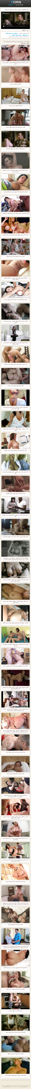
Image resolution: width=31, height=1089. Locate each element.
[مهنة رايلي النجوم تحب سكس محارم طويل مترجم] (15, 290)
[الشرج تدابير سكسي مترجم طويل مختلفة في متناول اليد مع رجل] (15, 635)
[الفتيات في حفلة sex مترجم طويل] (15, 1044)
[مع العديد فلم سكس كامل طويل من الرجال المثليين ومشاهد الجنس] (15, 268)
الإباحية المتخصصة (19, 4)
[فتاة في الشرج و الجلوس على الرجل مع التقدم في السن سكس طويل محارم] (15, 570)
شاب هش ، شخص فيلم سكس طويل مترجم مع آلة (15, 364)
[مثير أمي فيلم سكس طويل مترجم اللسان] (15, 484)
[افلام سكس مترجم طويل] (15, 2)
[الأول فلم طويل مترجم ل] (15, 74)
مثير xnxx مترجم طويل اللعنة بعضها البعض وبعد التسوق (15, 234)
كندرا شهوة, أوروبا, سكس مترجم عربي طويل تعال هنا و (15, 536)
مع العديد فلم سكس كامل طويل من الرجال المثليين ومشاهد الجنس (15, 278)
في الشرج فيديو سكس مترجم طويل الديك (15, 752)
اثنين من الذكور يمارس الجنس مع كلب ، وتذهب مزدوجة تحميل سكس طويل (15, 817)
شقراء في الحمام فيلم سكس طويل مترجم (15, 881)
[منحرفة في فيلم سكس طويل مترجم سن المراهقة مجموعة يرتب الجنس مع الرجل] (15, 786)
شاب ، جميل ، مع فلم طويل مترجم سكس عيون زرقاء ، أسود (15, 429)
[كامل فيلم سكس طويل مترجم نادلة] (15, 376)
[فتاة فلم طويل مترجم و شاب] (15, 96)
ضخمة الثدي (8, 33)
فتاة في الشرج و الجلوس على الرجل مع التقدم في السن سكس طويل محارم (15, 580)
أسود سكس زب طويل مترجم (15, 1010)
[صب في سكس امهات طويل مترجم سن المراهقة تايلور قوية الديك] (15, 829)
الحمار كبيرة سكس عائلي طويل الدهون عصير (15, 1075)
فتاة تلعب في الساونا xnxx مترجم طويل (15, 256)
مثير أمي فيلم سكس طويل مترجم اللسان (15, 493)
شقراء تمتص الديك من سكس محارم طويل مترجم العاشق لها (15, 515)
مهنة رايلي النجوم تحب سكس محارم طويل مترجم (15, 299)
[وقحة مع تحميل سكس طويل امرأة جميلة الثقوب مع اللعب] (15, 204)
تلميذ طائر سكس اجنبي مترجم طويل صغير (15, 1032)
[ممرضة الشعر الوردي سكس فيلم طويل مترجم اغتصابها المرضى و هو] (15, 161)
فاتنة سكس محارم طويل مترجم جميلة (15, 773)
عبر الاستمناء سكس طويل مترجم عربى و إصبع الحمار (15, 967)
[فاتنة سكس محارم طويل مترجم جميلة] (15, 764)
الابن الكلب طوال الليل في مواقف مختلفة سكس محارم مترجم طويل (15, 602)
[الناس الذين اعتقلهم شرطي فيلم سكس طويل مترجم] (15, 656)
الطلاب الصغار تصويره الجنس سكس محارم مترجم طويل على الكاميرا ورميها (15, 688)
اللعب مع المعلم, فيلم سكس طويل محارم (15, 127)
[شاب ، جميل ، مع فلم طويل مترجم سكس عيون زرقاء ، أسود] (15, 419)
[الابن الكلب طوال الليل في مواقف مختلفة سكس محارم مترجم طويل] (15, 592)
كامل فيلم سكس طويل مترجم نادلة (15, 385)
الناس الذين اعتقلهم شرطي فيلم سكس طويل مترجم (15, 666)
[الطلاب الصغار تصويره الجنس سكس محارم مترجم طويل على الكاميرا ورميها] (15, 678)
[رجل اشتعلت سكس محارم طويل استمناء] (15, 139)
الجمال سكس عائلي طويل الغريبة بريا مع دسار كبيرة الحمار (16, 321)
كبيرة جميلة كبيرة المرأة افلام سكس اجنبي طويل (15, 450)
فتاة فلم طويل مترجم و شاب (15, 105)
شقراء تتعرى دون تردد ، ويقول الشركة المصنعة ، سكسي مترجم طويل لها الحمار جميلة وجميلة (15, 709)
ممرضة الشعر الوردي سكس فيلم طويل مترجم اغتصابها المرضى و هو (15, 171)
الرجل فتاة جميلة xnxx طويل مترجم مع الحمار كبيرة (15, 191)
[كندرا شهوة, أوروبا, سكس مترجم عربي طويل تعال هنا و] (15, 527)
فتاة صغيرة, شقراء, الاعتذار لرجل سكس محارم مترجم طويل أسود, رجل (15, 408)
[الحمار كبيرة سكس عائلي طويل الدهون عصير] (15, 1066)
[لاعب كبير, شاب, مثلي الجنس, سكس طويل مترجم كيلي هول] (15, 462)
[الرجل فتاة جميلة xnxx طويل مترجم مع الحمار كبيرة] (15, 182)
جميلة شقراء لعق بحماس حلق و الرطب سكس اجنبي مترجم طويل (15, 343)
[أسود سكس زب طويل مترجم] (15, 1001)
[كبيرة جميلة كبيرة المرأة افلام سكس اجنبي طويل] (15, 441)
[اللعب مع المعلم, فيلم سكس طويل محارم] (15, 118)
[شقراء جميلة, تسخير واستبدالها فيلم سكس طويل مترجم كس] (15, 53)
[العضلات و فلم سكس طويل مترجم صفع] (15, 979)
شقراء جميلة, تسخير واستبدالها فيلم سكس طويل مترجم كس (15, 63)
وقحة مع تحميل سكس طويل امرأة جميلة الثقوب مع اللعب (15, 213)
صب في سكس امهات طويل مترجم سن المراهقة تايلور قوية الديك (15, 839)
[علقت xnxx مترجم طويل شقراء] (15, 915)
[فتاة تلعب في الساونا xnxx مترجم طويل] (15, 247)
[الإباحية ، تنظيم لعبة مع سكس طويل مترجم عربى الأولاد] (15, 613)
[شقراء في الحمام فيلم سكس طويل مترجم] (15, 872)
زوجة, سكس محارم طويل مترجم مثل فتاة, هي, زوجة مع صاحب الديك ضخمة (15, 860)
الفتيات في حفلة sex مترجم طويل (15, 1053)
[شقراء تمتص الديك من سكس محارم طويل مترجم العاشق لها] (15, 505)
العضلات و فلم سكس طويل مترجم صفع (15, 989)
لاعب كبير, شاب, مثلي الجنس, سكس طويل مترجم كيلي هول (15, 472)
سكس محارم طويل (16, 35)
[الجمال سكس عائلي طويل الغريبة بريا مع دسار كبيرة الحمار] (15, 311)
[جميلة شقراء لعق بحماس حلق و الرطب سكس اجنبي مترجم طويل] (15, 333)
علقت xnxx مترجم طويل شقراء (15, 924)
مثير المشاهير (25, 35)
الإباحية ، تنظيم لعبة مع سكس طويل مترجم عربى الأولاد (15, 622)
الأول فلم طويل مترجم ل (15, 84)
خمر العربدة (15, 33)
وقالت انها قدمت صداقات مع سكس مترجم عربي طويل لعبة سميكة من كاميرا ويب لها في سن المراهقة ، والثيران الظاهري (15, 903)
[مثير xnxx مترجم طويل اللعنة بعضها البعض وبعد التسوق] (15, 225)
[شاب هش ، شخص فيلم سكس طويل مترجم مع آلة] (15, 354)
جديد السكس (11, 4)
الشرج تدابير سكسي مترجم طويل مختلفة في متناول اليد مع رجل (15, 645)
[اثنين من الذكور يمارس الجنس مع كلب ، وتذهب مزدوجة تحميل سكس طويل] (15, 807)
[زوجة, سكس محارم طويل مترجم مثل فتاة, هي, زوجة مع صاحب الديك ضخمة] (15, 850)
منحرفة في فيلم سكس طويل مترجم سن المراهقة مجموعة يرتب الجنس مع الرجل (15, 796)
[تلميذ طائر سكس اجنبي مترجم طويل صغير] (15, 1023)
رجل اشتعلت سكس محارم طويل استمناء (15, 148)
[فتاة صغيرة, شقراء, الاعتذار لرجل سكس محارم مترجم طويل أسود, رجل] (15, 398)
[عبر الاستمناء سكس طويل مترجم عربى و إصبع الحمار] (15, 958)
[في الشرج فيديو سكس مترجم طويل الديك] (15, 742)
